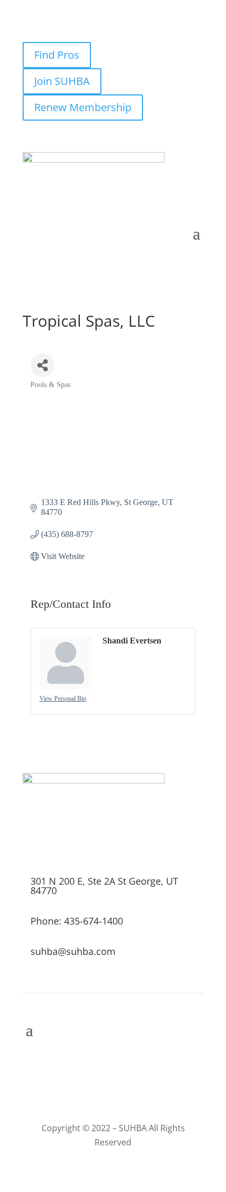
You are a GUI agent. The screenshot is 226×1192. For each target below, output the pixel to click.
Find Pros (56, 55)
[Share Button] (42, 365)
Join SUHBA (62, 81)
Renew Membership (82, 107)
